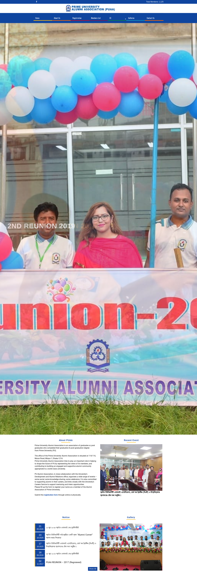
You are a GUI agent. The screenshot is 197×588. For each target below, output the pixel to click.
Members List (96, 18)
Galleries (131, 18)
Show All (92, 569)
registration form (51, 495)
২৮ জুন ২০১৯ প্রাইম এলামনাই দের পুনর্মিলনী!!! (62, 553)
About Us (57, 18)
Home (37, 18)
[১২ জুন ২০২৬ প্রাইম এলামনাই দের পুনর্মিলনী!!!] (131, 467)
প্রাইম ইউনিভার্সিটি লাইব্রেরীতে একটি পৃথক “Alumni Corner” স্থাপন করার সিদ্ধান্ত (69, 536)
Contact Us (150, 18)
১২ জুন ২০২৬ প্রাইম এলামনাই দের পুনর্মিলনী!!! (116, 492)
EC (110, 18)
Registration (77, 18)
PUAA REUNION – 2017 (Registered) (63, 562)
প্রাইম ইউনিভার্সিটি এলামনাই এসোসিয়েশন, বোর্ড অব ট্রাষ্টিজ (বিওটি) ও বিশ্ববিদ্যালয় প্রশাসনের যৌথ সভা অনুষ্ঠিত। (71, 545)
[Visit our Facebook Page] (36, 2)
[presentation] (102, 470)
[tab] (184, 222)
